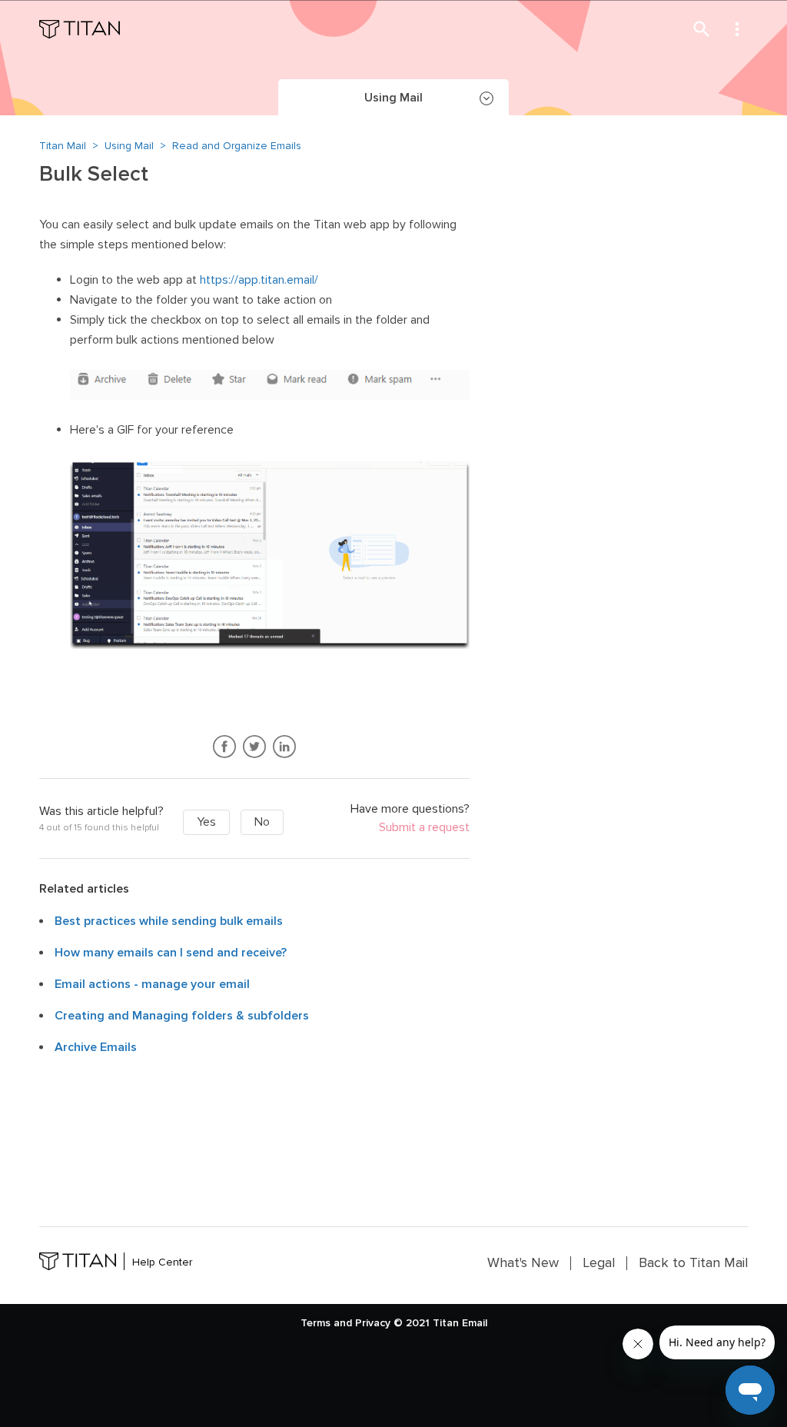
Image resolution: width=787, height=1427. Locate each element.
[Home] (79, 29)
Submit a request (424, 827)
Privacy (372, 1322)
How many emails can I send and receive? (171, 952)
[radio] (206, 822)
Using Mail (129, 145)
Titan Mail (62, 145)
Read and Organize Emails (236, 145)
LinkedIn (284, 746)
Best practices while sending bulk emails (169, 921)
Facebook (224, 746)
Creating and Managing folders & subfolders (182, 1015)
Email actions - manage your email (152, 984)
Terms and (326, 1322)
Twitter (254, 746)
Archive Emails (96, 1047)
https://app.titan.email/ (259, 280)
